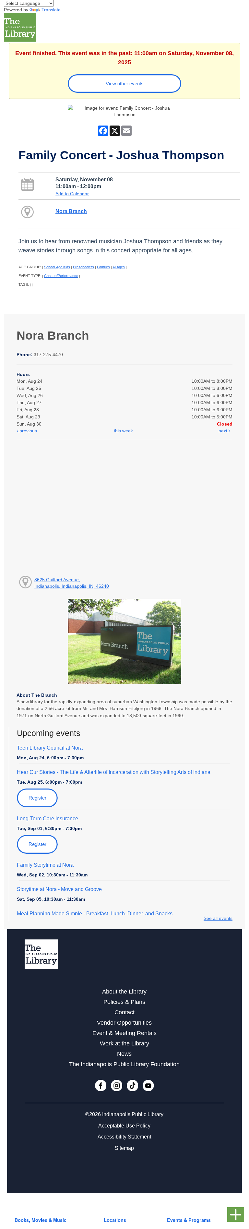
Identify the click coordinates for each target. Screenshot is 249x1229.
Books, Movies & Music (40, 1220)
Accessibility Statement (124, 1136)
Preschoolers (83, 267)
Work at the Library (124, 1043)
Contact (124, 1012)
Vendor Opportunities (124, 1022)
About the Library (124, 991)
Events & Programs (189, 1220)
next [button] (224, 430)
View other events (125, 83)
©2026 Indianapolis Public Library (124, 1114)
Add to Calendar (72, 193)
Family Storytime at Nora (45, 865)
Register (37, 798)
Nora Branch (71, 211)
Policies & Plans (124, 1002)
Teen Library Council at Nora (50, 748)
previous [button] (27, 430)
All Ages (119, 267)
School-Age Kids (57, 267)
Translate (51, 9)
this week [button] (123, 430)
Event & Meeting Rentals (124, 1033)
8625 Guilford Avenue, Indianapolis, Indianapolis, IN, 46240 (71, 583)
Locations (115, 1220)
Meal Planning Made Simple (94, 913)
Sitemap (124, 1148)
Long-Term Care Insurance (47, 818)
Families (103, 267)
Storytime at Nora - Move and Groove (59, 889)
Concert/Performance (61, 276)
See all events (218, 918)
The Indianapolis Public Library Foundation (124, 1064)
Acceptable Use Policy (124, 1125)
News (124, 1054)
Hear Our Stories (113, 772)
